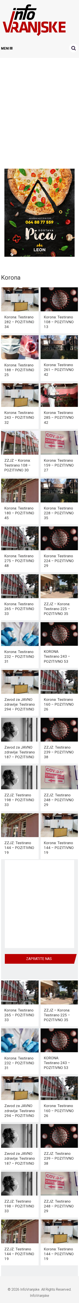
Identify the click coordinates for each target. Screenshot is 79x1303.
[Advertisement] (39, 112)
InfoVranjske (30, 1289)
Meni (5, 48)
